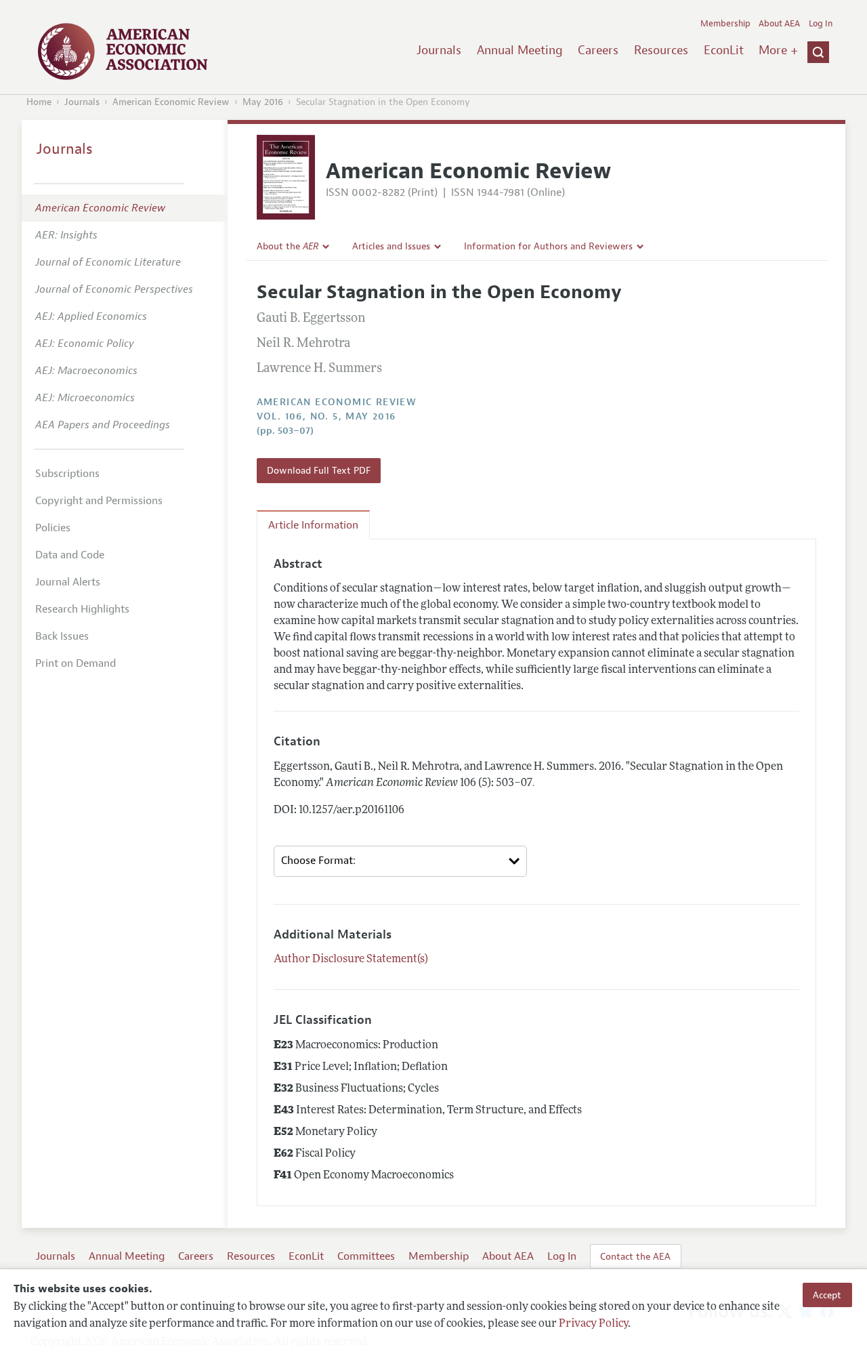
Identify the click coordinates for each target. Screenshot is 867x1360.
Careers (598, 50)
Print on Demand (75, 663)
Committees (366, 1256)
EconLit (724, 50)
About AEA (779, 23)
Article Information (313, 525)
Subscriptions (67, 473)
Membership (725, 23)
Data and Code (69, 555)
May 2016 (262, 102)
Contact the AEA (635, 1256)
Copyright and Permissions (99, 501)
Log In (820, 23)
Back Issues (62, 636)
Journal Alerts (67, 582)
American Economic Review (171, 102)
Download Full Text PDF (319, 470)
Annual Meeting (520, 50)
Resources (661, 50)
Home (38, 102)
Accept (827, 1295)
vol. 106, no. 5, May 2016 (326, 416)
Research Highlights (82, 609)
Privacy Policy (593, 1324)
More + (778, 50)
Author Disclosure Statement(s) (351, 959)
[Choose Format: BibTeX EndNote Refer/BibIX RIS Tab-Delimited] (401, 861)
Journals (439, 50)
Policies (52, 528)
